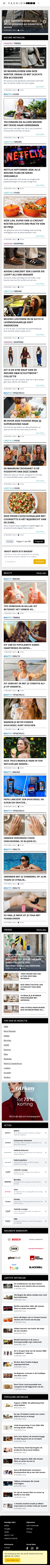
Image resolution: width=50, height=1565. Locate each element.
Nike (6, 1054)
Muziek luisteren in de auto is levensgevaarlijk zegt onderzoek (23, 322)
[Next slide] (44, 22)
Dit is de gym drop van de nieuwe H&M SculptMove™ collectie (21, 373)
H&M (6, 1026)
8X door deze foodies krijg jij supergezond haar (22, 422)
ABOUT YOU (9, 1535)
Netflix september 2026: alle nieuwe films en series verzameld (22, 173)
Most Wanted (9, 1031)
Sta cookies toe (12, 1560)
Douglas (7, 1529)
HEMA (6, 1045)
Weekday (8, 1059)
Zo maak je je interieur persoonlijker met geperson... (30, 997)
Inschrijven (39, 561)
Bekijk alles (41, 573)
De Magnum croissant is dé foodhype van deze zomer (21, 470)
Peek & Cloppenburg (13, 1063)
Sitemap (29, 1529)
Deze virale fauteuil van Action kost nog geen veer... (31, 987)
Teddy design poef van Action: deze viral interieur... (30, 976)
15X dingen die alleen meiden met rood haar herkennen (23, 123)
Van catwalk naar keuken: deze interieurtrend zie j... (32, 1008)
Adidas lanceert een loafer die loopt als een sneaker (24, 273)
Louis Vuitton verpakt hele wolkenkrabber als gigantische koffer (23, 24)
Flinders (7, 1077)
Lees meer (40, 86)
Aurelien (7, 1072)
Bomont (7, 1049)
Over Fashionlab (32, 1525)
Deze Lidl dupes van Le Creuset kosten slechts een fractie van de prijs (24, 223)
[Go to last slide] (5, 22)
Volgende (39, 541)
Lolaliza (7, 1068)
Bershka (7, 1040)
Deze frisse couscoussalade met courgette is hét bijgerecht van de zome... (25, 519)
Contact (7, 1548)
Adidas (6, 1036)
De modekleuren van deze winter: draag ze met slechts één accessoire (23, 74)
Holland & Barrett (10, 1538)
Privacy (29, 1532)
